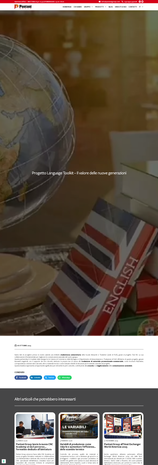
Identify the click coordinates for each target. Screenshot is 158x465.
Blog (111, 7)
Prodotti (99, 7)
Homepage (67, 7)
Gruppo (87, 7)
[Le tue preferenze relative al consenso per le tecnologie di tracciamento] (4, 461)
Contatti (133, 7)
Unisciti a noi (120, 7)
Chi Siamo (78, 7)
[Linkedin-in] (140, 2)
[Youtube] (142, 2)
